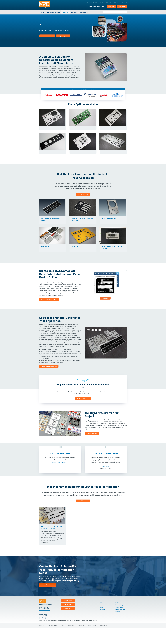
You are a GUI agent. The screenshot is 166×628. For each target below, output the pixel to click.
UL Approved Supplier (120, 609)
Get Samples (68, 604)
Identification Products (53, 12)
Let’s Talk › (48, 585)
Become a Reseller (119, 607)
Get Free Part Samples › (47, 36)
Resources (89, 2)
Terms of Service (92, 625)
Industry (101, 605)
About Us (116, 2)
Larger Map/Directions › (44, 610)
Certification (102, 609)
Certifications (83, 12)
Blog (96, 2)
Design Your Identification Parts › (49, 299)
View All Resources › (83, 501)
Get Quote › (111, 6)
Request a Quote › (63, 36)
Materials (74, 12)
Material (101, 607)
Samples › (122, 6)
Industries (65, 12)
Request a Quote (68, 600)
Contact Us (124, 2)
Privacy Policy (71, 625)
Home (42, 12)
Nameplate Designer (105, 2)
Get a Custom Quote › (83, 194)
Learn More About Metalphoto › (49, 366)
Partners (63, 625)
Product (101, 602)
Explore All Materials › (92, 433)
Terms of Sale (81, 625)
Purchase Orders (103, 625)
